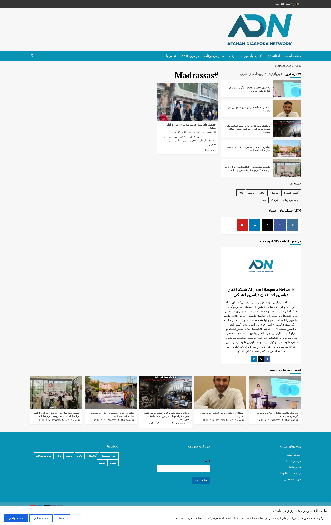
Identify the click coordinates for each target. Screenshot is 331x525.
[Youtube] (242, 225)
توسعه (251, 192)
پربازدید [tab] (275, 74)
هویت (263, 199)
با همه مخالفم (41, 518)
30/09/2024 (193, 132)
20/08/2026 (275, 420)
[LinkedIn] (254, 359)
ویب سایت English (290, 473)
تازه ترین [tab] (291, 74)
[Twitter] (261, 359)
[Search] (32, 56)
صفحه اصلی (293, 56)
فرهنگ (274, 199)
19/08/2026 (220, 420)
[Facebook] (280, 225)
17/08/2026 (166, 423)
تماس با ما (169, 56)
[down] (242, 56)
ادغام (262, 192)
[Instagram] (292, 225)
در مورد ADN (293, 460)
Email (205, 460)
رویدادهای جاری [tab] (252, 74)
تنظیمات (61, 518)
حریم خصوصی (292, 479)
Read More (210, 150)
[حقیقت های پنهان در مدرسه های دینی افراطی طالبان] (187, 102)
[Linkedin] (254, 225)
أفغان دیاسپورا (253, 56)
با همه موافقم (16, 518)
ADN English (207, 132)
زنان (232, 56)
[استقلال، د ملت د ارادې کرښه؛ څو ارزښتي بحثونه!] (287, 113)
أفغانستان (273, 56)
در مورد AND (190, 56)
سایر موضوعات (214, 56)
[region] (165, 515)
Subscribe (201, 480)
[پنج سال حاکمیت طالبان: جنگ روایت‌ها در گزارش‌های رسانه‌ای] (287, 94)
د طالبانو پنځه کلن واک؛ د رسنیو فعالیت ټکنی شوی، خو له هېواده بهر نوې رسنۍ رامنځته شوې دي (247, 128)
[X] (267, 225)
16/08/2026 (56, 420)
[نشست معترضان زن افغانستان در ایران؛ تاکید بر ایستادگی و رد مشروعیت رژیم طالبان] (287, 173)
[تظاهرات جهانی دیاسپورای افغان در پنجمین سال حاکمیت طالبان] (287, 153)
